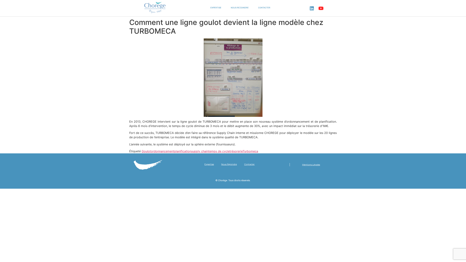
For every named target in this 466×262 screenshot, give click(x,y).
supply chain (199, 151)
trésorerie (236, 151)
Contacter (264, 8)
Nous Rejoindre (240, 8)
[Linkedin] (311, 8)
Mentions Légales (311, 164)
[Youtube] (320, 8)
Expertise (215, 8)
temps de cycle (219, 151)
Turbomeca (250, 151)
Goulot (146, 151)
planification (182, 151)
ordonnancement (162, 151)
